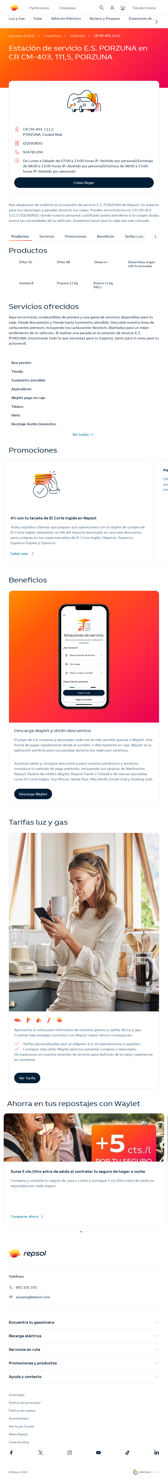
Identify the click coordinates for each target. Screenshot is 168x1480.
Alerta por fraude (21, 1426)
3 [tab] (88, 1232)
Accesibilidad (18, 1418)
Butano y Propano (105, 18)
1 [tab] (81, 1232)
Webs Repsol (18, 1434)
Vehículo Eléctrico (66, 18)
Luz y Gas (17, 18)
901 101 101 (26, 1287)
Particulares (39, 8)
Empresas (68, 8)
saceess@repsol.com (33, 1297)
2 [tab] (84, 1232)
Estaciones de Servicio (147, 18)
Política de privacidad (24, 1403)
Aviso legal (16, 1395)
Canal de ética (19, 1442)
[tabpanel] (84, 1171)
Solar (37, 18)
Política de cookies (22, 1411)
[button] (84, 1322)
